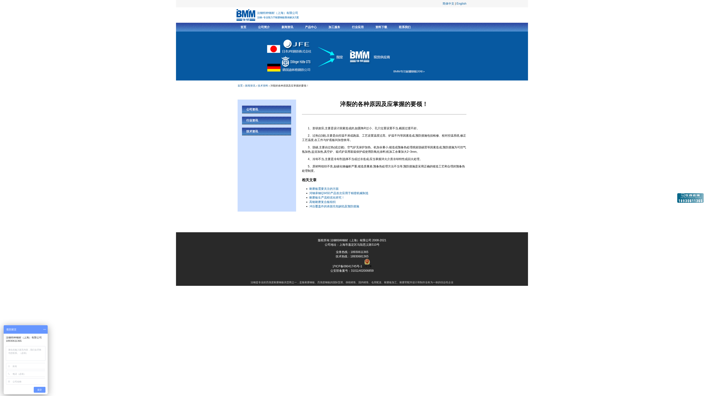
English (461, 3)
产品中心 (311, 27)
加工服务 (334, 27)
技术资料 (263, 85)
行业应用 (358, 27)
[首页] (245, 15)
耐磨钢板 (279, 282)
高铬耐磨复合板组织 (322, 201)
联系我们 (405, 27)
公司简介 (264, 27)
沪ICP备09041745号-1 (348, 266)
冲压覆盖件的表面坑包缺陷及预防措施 (334, 206)
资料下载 (381, 27)
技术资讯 (252, 131)
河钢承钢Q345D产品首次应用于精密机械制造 (338, 193)
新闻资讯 (287, 27)
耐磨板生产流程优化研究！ (326, 197)
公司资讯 (252, 109)
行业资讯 (252, 120)
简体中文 (448, 3)
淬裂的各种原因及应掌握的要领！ (289, 85)
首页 (243, 27)
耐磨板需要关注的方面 (324, 188)
